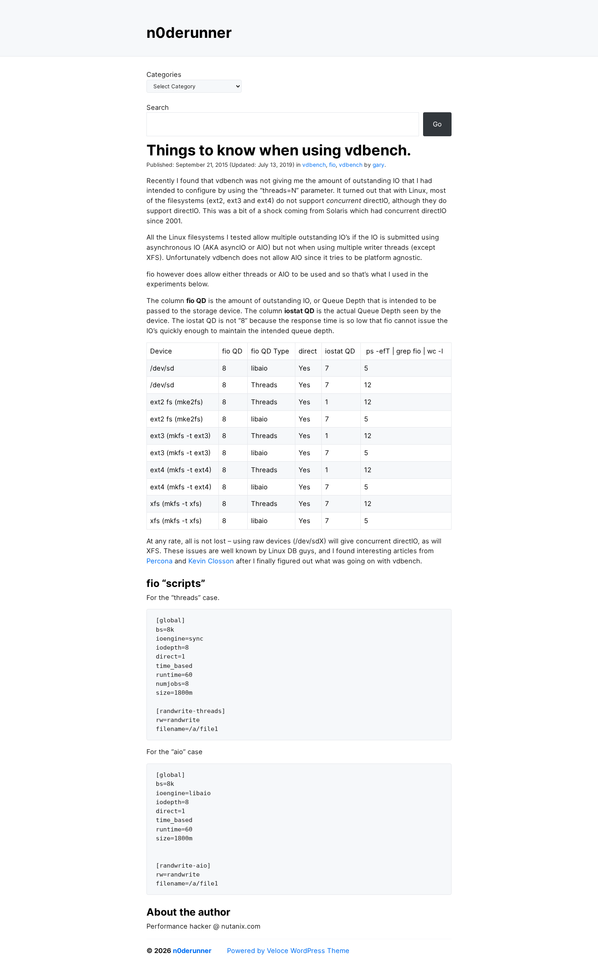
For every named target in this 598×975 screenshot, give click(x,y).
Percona (159, 561)
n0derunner (189, 32)
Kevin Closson (211, 561)
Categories (163, 74)
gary (378, 164)
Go (437, 124)
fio (332, 164)
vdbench (314, 164)
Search (157, 107)
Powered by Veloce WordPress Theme (288, 951)
